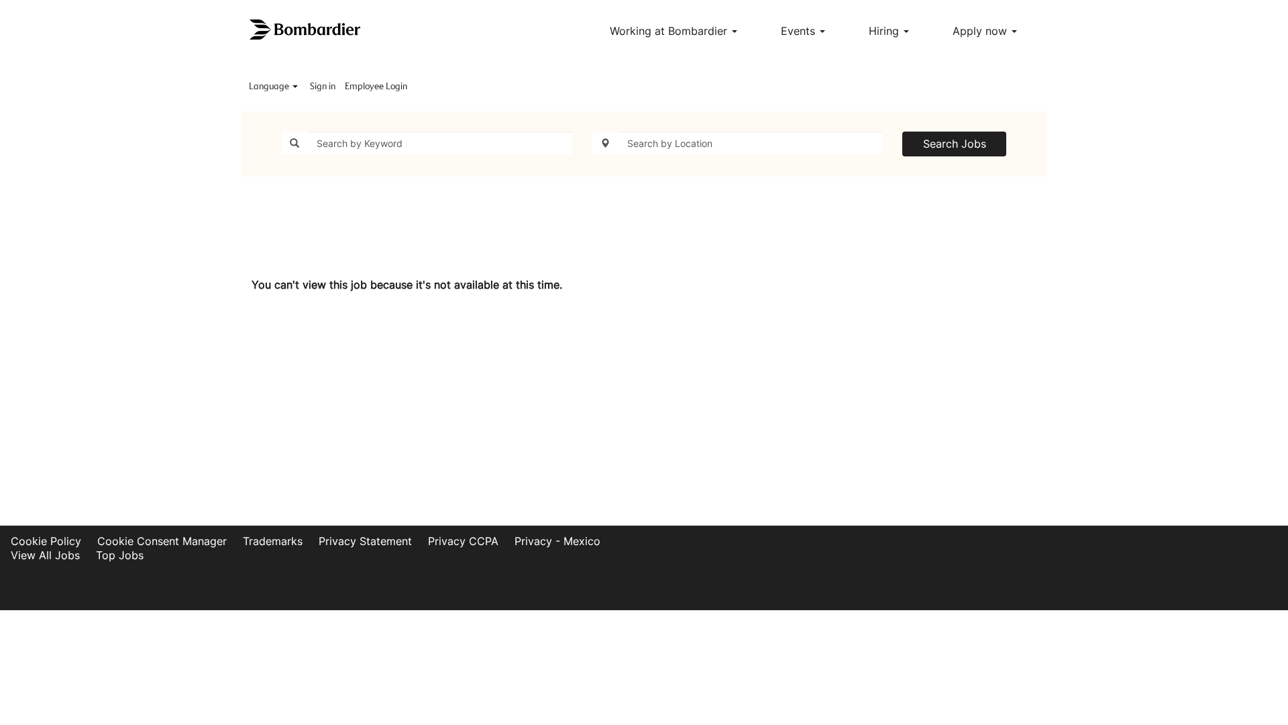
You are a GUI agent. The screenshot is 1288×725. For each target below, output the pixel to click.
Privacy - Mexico (557, 541)
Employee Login (376, 86)
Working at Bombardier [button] (670, 31)
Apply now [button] (981, 31)
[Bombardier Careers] (306, 30)
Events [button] (799, 31)
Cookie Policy (46, 541)
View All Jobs (45, 555)
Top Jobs (120, 555)
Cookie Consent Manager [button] (162, 541)
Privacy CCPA (463, 541)
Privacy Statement (365, 541)
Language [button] (270, 86)
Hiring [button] (885, 31)
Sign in (322, 86)
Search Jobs (954, 143)
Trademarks (273, 541)
